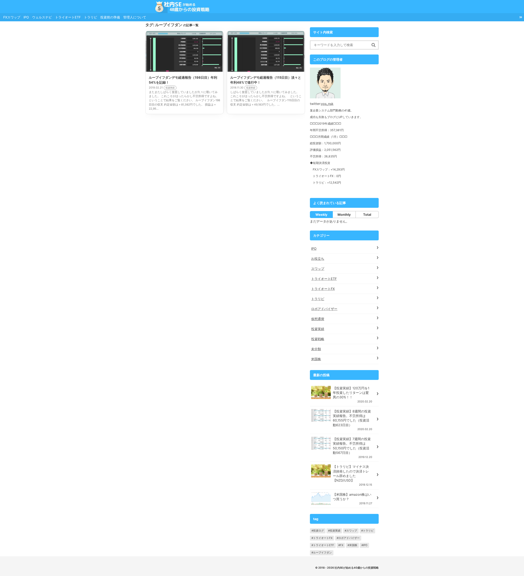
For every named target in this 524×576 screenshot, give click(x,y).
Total (367, 214)
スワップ (317, 269)
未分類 (316, 349)
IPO (26, 17)
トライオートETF (68, 17)
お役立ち (317, 259)
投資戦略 (317, 339)
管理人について (134, 17)
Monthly (344, 214)
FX (341, 545)
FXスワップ (11, 17)
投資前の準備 (110, 17)
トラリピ (90, 17)
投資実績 (317, 329)
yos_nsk (327, 104)
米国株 (316, 359)
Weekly (321, 214)
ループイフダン (322, 552)
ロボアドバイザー (324, 309)
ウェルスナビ (42, 17)
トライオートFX (323, 289)
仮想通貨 (317, 319)
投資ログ (318, 530)
